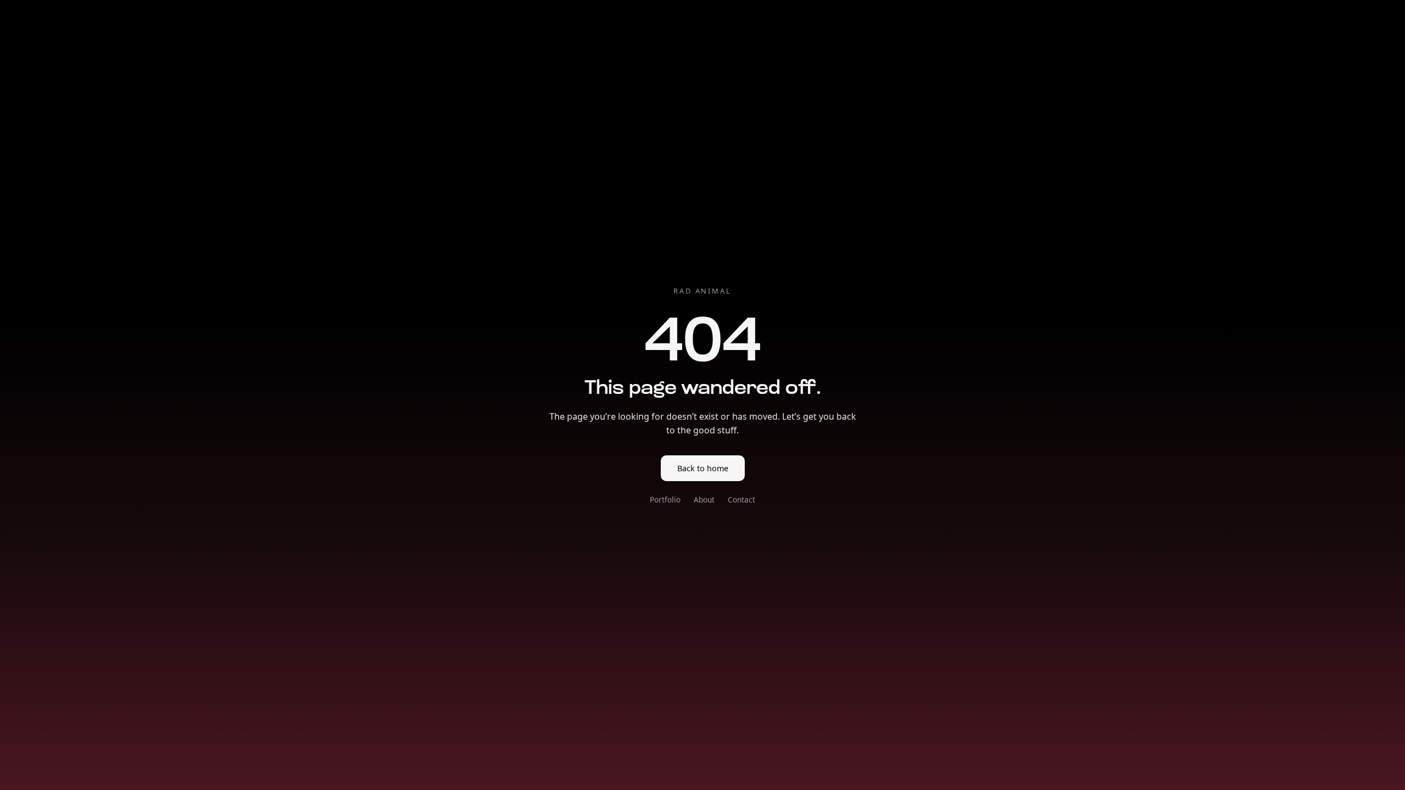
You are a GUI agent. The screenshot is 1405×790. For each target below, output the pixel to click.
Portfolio (665, 499)
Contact (741, 499)
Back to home (702, 468)
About (704, 499)
